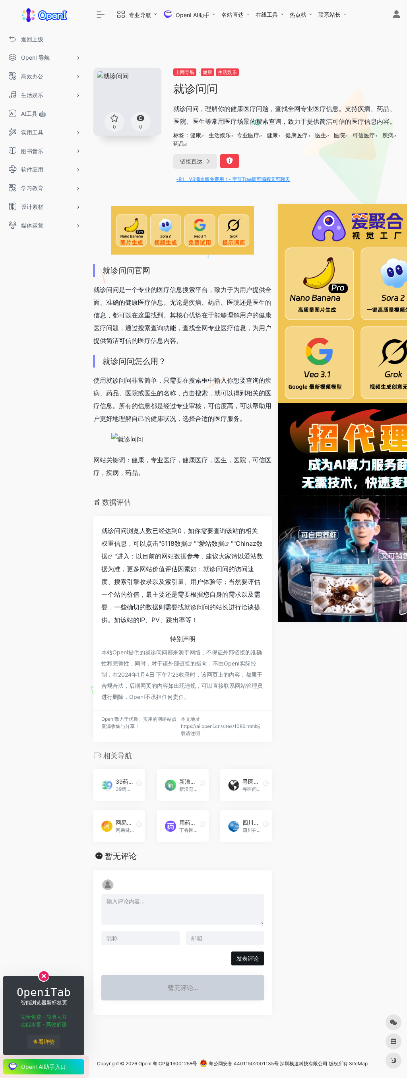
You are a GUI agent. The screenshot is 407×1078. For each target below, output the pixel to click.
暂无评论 (121, 856)
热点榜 (298, 14)
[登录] (396, 15)
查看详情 (44, 1041)
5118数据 (174, 543)
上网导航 (184, 72)
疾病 (387, 135)
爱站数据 (211, 543)
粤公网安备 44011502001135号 (243, 1063)
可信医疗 (364, 135)
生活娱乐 (227, 72)
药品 (178, 143)
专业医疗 (248, 135)
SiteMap (358, 1063)
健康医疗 (296, 135)
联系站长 (329, 14)
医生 (320, 135)
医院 (339, 135)
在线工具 (267, 14)
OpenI (144, 1063)
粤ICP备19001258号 (175, 1063)
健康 (207, 72)
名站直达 (232, 14)
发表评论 (247, 958)
